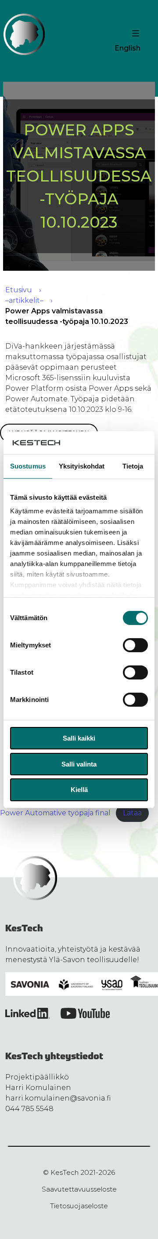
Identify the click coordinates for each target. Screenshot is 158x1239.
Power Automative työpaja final (55, 813)
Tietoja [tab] (133, 466)
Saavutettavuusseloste (79, 1189)
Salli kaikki (79, 738)
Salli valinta (79, 764)
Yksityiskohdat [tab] (81, 466)
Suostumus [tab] (28, 466)
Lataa (132, 813)
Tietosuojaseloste (79, 1206)
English (127, 48)
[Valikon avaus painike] (134, 33)
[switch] (135, 645)
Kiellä (79, 789)
